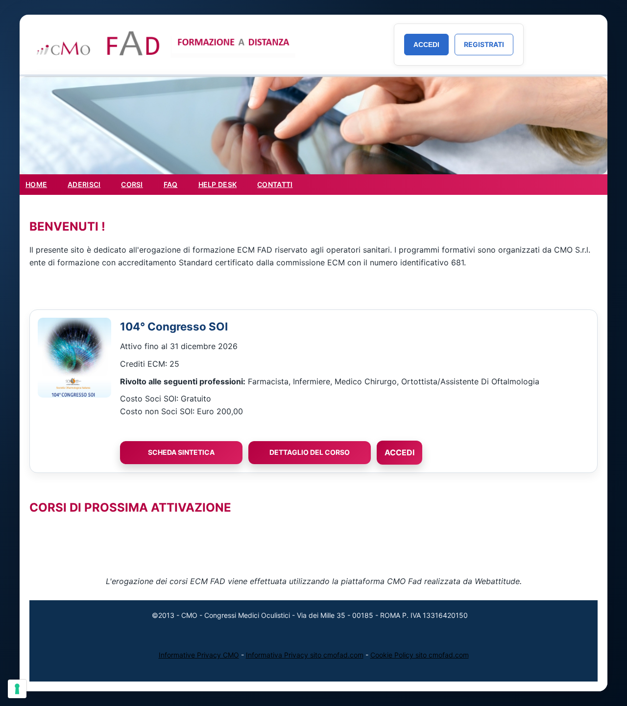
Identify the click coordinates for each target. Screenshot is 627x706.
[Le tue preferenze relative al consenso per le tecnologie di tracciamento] (17, 689)
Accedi (426, 44)
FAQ (171, 184)
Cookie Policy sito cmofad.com (419, 655)
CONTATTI (274, 184)
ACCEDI (399, 452)
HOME (36, 184)
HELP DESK (217, 184)
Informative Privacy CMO (199, 655)
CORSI (132, 184)
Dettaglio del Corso (309, 452)
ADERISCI (84, 184)
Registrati (484, 44)
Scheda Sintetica (181, 452)
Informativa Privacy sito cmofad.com (304, 655)
